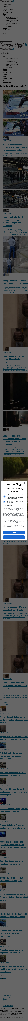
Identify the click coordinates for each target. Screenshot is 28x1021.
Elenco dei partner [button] (10, 518)
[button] (14, 506)
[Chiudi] (24, 482)
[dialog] (14, 510)
